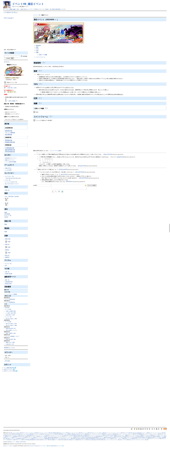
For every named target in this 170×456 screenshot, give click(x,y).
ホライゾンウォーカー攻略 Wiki (157, 438)
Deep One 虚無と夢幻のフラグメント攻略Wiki (141, 432)
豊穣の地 (7, 244)
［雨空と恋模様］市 (12, 100)
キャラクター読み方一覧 (11, 181)
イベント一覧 (8, 316)
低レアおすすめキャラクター (12, 183)
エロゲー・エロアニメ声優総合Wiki (120, 438)
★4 (12, 178)
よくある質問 (8, 170)
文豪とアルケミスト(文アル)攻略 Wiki (17, 432)
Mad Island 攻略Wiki (152, 436)
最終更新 (58, 9)
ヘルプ (63, 9)
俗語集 (10, 273)
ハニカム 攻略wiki (44, 436)
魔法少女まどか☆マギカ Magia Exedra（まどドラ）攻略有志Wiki (63, 438)
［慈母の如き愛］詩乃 (10, 328)
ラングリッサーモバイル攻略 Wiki (76, 432)
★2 (17, 178)
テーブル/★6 (8, 309)
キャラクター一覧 (9, 176)
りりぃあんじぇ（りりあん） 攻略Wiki (110, 436)
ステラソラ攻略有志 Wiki (132, 438)
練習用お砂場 (8, 283)
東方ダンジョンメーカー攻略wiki (28, 438)
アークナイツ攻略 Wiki (65, 432)
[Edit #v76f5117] (40, 103)
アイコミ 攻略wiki (21, 439)
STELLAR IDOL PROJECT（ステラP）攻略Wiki (105, 438)
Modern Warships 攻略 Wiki (83, 436)
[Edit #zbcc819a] (40, 70)
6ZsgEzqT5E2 (82, 165)
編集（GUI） (16, 9)
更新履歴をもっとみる (9, 347)
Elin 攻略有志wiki (149, 437)
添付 (36, 9)
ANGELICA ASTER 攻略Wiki (140, 437)
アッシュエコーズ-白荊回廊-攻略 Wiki (96, 436)
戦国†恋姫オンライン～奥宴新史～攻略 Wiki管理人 (17, 441)
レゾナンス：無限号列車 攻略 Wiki (105, 437)
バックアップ (30, 9)
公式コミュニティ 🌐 (9, 369)
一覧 (50, 9)
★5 (9, 178)
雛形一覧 (7, 280)
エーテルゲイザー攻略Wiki (149, 435)
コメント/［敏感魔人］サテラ (12, 336)
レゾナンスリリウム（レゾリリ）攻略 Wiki (113, 439)
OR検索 (8, 58)
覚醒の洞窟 (7, 238)
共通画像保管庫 (8, 281)
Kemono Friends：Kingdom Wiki (24, 436)
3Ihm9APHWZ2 (80, 172)
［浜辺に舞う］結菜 (11, 87)
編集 (11, 9)
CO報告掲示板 (9, 148)
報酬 (37, 52)
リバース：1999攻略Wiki (13, 436)
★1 (19, 178)
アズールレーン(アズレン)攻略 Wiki (45, 432)
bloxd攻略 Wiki (65, 439)
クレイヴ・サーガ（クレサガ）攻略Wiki (136, 435)
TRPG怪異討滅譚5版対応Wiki (30, 439)
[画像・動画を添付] (62, 191)
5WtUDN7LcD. (70, 181)
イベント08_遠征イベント (28, 3)
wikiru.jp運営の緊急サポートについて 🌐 (56, 445)
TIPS (37, 49)
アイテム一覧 (8, 263)
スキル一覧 (7, 180)
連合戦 (6, 217)
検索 (53, 9)
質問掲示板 (8, 140)
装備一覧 (7, 190)
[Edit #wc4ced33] (46, 108)
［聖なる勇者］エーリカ (11, 330)
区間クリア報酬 (43, 54)
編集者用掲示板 (10, 150)
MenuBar (7, 307)
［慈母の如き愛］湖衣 (10, 339)
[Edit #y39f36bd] (40, 83)
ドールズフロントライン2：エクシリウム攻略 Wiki (59, 435)
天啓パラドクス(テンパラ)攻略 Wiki (15, 435)
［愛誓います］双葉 (10, 342)
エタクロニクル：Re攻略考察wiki (16, 438)
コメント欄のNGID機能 (10, 161)
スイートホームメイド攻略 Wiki (71, 436)
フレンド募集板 (10, 132)
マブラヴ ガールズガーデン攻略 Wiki (144, 438)
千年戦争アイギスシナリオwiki (128, 437)
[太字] (59, 191)
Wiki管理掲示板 (10, 151)
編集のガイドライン (10, 160)
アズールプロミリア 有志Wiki (134, 436)
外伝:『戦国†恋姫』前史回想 (12, 196)
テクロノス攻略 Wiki (47, 439)
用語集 (6, 273)
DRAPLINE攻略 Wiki (101, 439)
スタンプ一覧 (8, 215)
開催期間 (38, 45)
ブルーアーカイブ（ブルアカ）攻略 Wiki (158, 432)
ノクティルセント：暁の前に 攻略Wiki (44, 437)
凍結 (22, 9)
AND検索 (24, 56)
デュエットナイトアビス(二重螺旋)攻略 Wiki (43, 438)
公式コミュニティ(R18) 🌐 (10, 371)
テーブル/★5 (8, 321)
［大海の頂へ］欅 (9, 344)
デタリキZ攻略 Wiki (128, 432)
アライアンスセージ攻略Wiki (123, 435)
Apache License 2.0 (31, 445)
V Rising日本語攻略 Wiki (73, 435)
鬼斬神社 (7, 249)
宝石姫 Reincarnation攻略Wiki (112, 435)
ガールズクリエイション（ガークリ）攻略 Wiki (56, 436)
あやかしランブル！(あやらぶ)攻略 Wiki (99, 432)
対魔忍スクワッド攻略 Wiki (57, 439)
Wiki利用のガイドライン (11, 158)
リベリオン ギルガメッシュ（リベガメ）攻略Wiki (67, 437)
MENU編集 (7, 360)
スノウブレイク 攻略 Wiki (35, 436)
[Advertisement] (17, 36)
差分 (25, 9)
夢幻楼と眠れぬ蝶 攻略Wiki (93, 437)
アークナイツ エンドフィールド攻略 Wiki (41, 435)
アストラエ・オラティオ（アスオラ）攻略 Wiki (139, 439)
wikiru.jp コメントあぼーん (8, 445)
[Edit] (44, 62)
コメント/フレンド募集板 (11, 294)
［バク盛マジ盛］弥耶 (10, 313)
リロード (41, 9)
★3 (14, 178)
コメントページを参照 (55, 150)
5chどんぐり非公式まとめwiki (82, 437)
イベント (7, 62)
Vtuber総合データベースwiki (117, 437)
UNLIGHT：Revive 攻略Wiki (123, 436)
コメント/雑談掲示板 (10, 299)
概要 (6, 212)
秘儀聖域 (7, 257)
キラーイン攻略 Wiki (85, 439)
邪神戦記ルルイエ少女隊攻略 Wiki (75, 439)
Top (13, 6)
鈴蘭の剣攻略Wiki (55, 437)
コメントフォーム (40, 57)
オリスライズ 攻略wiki (32, 437)
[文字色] (52, 191)
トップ (6, 9)
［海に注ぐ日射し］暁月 (11, 323)
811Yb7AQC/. (64, 174)
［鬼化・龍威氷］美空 (10, 333)
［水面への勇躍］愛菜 (10, 311)
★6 (7, 178)
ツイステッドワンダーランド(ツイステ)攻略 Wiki (116, 432)
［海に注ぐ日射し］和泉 (11, 318)
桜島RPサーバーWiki (144, 436)
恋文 (6, 265)
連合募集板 (8, 134)
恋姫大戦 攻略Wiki (40, 439)
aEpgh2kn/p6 (120, 157)
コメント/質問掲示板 (10, 302)
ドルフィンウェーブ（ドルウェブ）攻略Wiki (98, 435)
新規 (47, 9)
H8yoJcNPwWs (108, 154)
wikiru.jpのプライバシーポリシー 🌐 (41, 445)
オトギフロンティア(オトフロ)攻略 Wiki (31, 432)
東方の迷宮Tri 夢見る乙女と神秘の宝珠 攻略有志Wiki (85, 438)
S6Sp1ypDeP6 (63, 169)
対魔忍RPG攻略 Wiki (56, 432)
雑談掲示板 (8, 131)
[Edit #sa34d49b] (50, 116)
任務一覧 (7, 271)
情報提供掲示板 (10, 142)
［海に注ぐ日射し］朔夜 (11, 325)
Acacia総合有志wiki (93, 439)
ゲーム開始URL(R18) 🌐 (10, 367)
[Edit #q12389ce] (43, 62)
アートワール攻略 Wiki (87, 432)
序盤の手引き (8, 168)
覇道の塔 (7, 255)
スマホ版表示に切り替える (10, 12)
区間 (37, 50)
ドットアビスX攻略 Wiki (126, 439)
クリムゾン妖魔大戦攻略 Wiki (28, 435)
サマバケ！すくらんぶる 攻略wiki (21, 437)
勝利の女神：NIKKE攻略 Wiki (83, 435)
